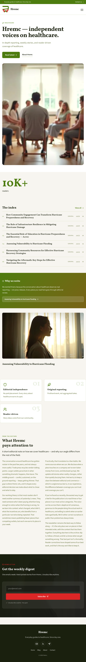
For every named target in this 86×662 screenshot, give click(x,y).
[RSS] (43, 644)
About (45, 650)
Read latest (9, 55)
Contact (52, 650)
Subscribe (42, 596)
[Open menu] (82, 10)
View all (78, 208)
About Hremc (27, 54)
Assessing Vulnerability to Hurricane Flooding (20, 299)
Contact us (78, 2)
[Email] (36, 644)
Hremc (43, 632)
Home (33, 650)
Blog (38, 650)
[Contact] (49, 644)
